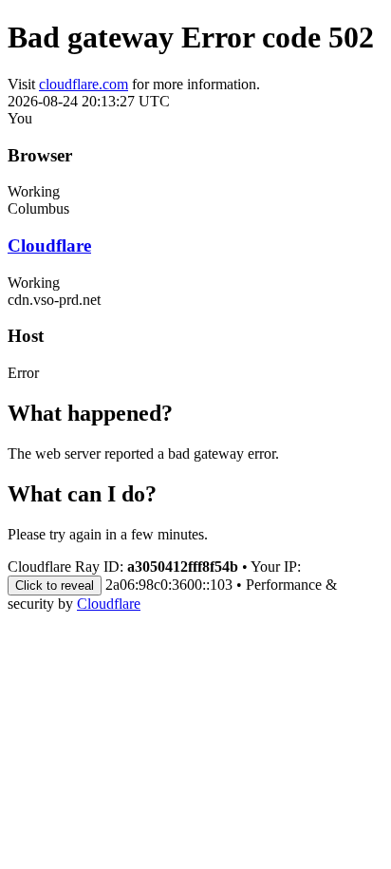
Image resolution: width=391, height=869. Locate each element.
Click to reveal (54, 585)
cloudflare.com (83, 84)
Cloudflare (49, 245)
